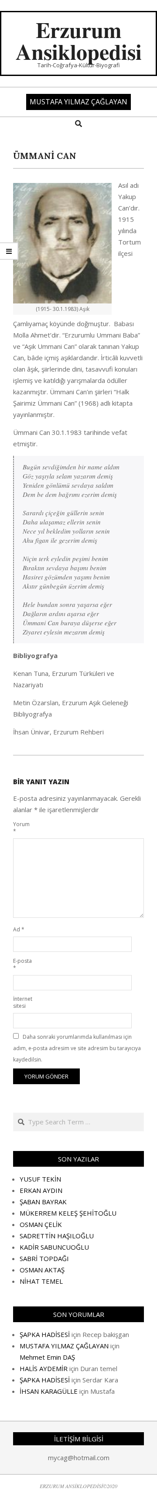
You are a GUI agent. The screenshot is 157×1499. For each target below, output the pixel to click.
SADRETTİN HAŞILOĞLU (57, 1235)
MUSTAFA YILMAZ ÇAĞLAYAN (64, 1345)
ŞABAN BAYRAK (43, 1201)
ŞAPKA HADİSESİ (45, 1334)
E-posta (22, 964)
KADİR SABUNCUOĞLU (54, 1247)
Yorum (21, 827)
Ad (18, 929)
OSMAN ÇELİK (41, 1224)
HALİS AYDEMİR (44, 1368)
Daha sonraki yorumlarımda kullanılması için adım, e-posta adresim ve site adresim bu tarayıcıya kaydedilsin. (77, 1048)
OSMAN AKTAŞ (42, 1269)
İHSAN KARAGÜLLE (49, 1391)
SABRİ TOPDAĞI (44, 1258)
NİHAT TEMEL (41, 1281)
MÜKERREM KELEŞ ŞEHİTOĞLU (68, 1213)
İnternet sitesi (22, 1002)
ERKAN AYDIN (41, 1190)
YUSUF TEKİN (40, 1179)
